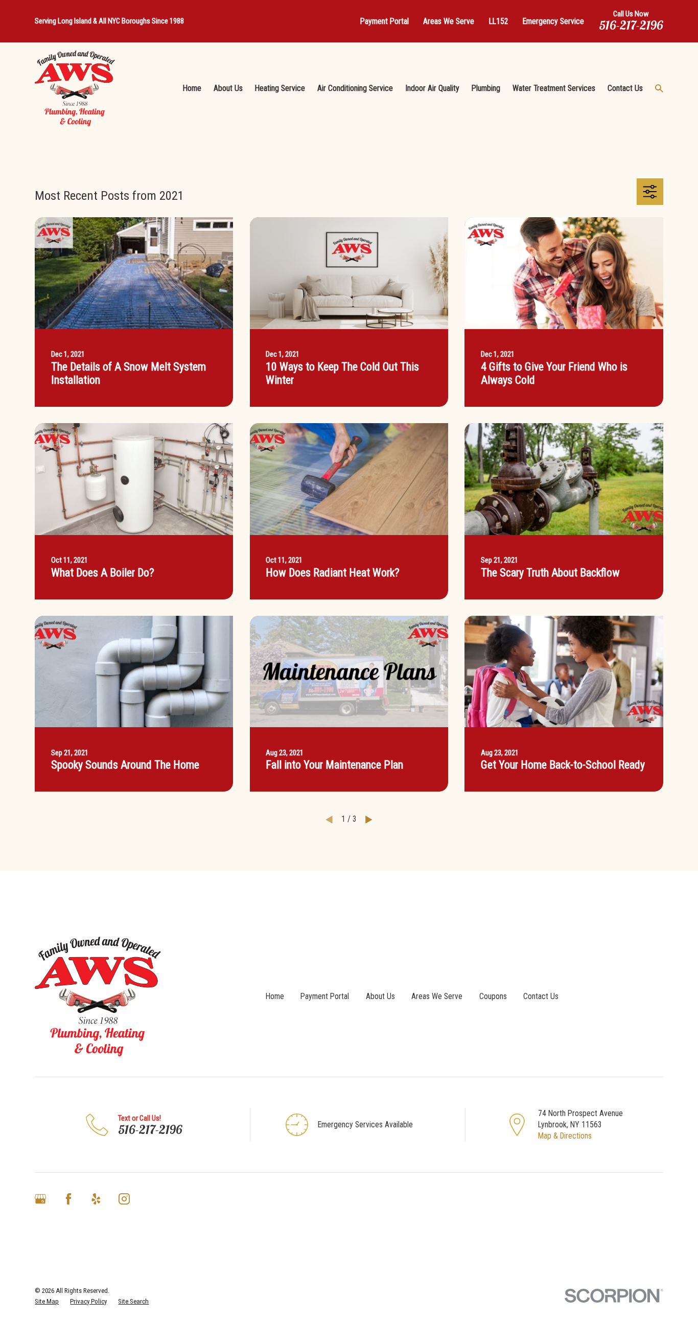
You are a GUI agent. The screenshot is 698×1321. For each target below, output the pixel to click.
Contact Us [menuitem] (625, 88)
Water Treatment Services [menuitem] (554, 88)
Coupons (493, 996)
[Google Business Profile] (40, 1198)
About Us (380, 996)
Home (275, 996)
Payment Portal (384, 21)
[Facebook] (68, 1198)
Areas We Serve (448, 21)
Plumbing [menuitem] (486, 88)
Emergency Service (553, 21)
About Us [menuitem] (228, 88)
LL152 (498, 21)
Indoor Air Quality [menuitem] (432, 88)
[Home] (75, 89)
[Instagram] (124, 1198)
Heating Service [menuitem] (280, 88)
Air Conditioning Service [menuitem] (355, 88)
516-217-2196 (631, 25)
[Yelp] (96, 1198)
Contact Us (541, 996)
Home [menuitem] (192, 88)
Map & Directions (565, 1136)
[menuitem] (47, 1301)
